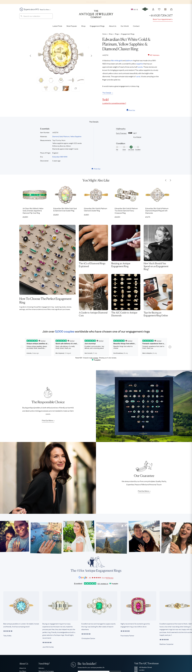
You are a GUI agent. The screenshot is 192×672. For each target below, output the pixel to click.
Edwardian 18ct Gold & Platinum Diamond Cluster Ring (95, 209)
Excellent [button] (137, 149)
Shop (83, 26)
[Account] (153, 9)
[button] (91, 55)
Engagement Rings (97, 26)
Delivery (41, 668)
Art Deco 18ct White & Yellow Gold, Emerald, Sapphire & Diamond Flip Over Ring (33, 210)
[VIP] (145, 9)
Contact (136, 26)
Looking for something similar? (114, 103)
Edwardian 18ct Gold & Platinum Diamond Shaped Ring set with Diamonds (156, 210)
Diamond (55, 136)
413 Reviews (109, 577)
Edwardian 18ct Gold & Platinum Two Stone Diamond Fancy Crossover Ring (126, 210)
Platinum (66, 136)
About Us (112, 26)
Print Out (132, 110)
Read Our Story (44, 9)
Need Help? (44, 663)
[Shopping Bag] (171, 9)
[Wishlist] (159, 9)
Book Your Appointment (162, 19)
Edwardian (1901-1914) (59, 156)
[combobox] (36, 16)
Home (104, 34)
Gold (61, 136)
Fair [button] (117, 149)
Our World (125, 26)
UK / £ (136, 9)
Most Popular (72, 26)
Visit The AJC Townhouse (146, 663)
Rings (117, 34)
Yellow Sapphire (75, 136)
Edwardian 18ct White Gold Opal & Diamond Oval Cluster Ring (65, 209)
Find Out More (47, 420)
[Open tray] (165, 8)
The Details (106, 92)
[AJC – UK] (96, 15)
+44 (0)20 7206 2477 (161, 15)
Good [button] (124, 149)
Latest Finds (57, 26)
